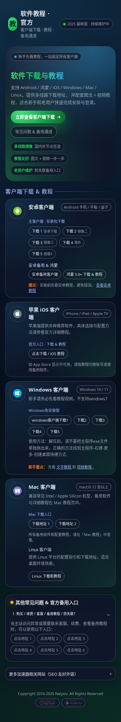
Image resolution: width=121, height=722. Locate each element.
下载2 (81, 420)
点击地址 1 (23, 638)
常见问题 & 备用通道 (33, 132)
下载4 (36, 431)
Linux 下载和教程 (46, 576)
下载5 (54, 431)
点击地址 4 (23, 649)
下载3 (100, 420)
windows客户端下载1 (50, 420)
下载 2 (77, 231)
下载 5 (42, 253)
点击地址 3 (76, 638)
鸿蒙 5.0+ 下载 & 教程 (85, 274)
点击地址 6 (76, 649)
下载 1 (44, 231)
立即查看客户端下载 (38, 117)
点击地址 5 (49, 649)
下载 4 (72, 242)
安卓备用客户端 (45, 274)
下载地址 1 (41, 523)
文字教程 (64, 467)
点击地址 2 (49, 638)
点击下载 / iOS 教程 (48, 353)
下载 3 (43, 242)
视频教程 (85, 467)
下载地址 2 (67, 523)
